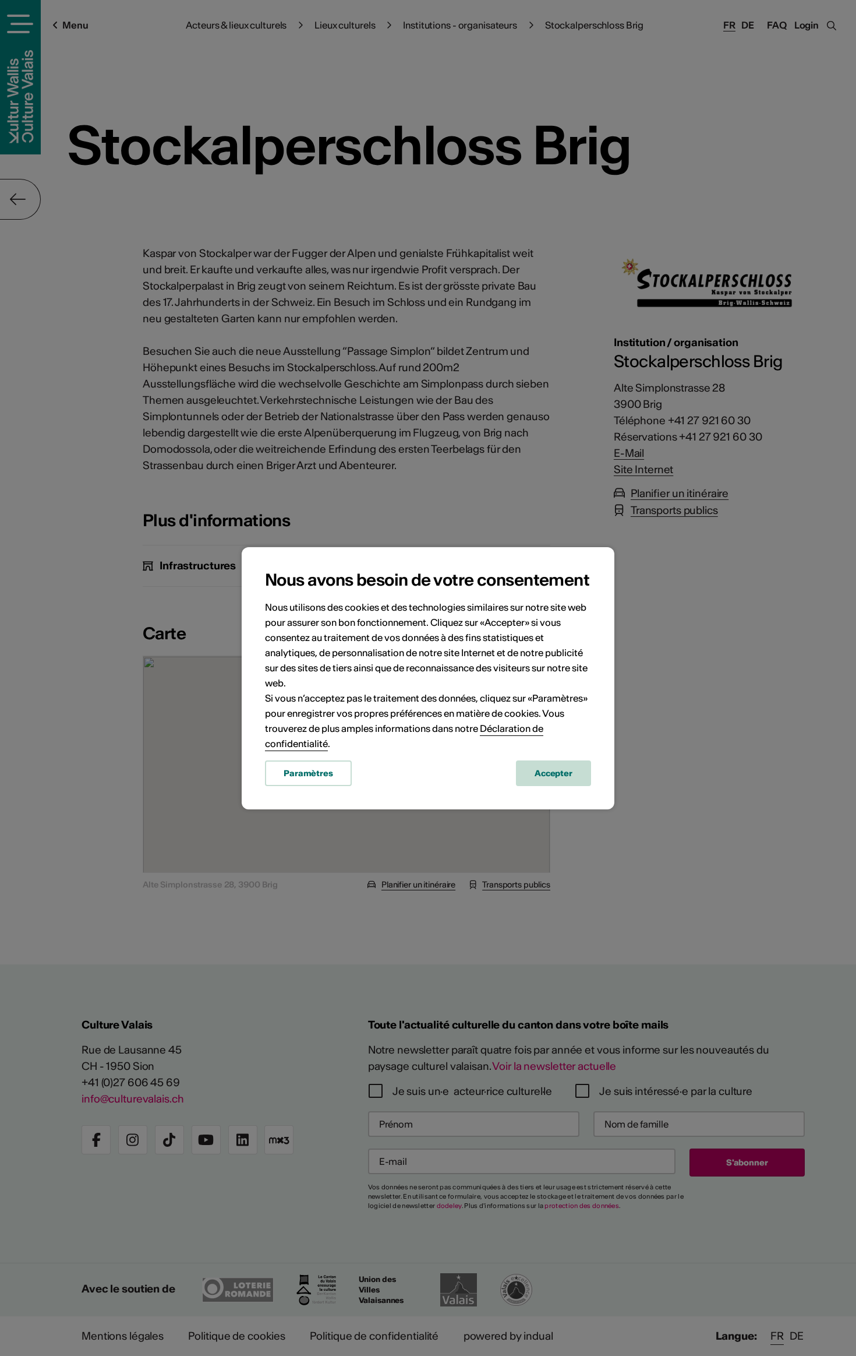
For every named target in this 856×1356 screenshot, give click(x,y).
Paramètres (308, 773)
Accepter (553, 773)
